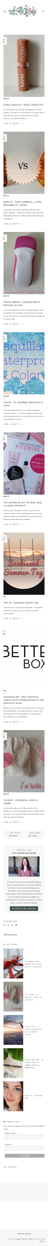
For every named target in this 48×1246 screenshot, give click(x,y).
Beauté (6, 98)
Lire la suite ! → (13, 123)
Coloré (6, 396)
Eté (4, 596)
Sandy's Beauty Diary (24, 1239)
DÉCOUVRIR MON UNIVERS (24, 908)
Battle (6, 196)
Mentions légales (24, 1234)
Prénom (8, 1144)
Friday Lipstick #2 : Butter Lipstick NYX (23, 104)
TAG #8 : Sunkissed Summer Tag (20, 602)
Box (4, 691)
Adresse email (11, 1133)
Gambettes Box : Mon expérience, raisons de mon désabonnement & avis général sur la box (23, 700)
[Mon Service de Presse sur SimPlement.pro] (10, 935)
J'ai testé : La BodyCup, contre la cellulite (33, 997)
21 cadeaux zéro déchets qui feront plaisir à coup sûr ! (34, 964)
